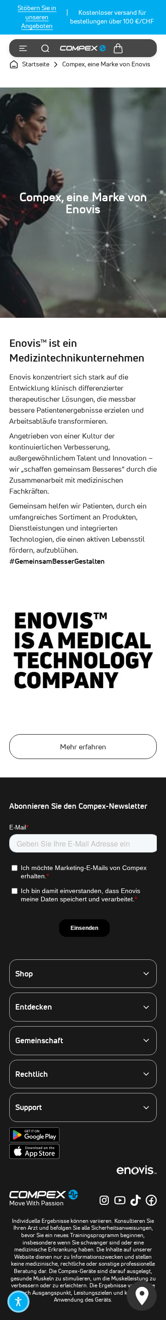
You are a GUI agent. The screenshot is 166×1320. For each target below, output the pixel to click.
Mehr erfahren (83, 746)
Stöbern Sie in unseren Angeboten (37, 17)
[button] (18, 1302)
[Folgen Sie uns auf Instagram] (104, 1200)
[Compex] (83, 48)
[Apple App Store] (34, 1157)
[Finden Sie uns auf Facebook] (151, 1200)
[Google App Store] (34, 1140)
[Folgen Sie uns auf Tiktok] (135, 1200)
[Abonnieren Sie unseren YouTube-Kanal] (119, 1200)
